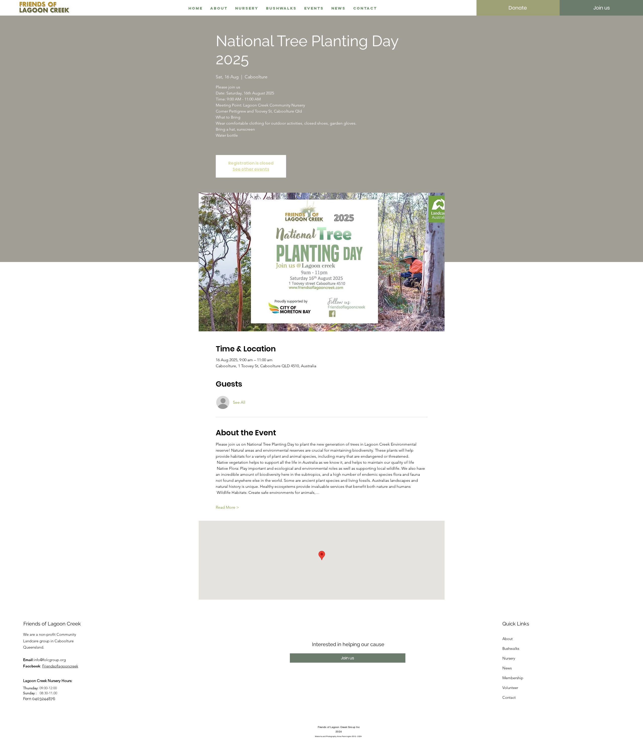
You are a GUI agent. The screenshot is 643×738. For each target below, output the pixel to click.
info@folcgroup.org (50, 659)
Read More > (227, 507)
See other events (251, 169)
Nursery (508, 658)
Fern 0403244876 (39, 698)
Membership (512, 677)
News (507, 668)
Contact (509, 697)
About (507, 638)
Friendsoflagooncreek (60, 666)
